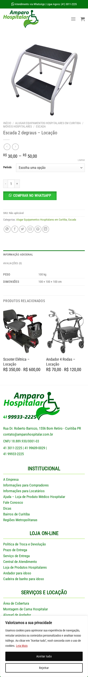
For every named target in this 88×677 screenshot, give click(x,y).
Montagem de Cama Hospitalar (25, 609)
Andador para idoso (17, 573)
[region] (44, 646)
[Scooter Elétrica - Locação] (22, 331)
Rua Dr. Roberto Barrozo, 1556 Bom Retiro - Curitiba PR (42, 428)
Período (7, 167)
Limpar (81, 160)
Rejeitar (44, 668)
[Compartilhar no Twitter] (22, 229)
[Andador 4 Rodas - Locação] (65, 331)
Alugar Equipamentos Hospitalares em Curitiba (48, 123)
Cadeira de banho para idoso (23, 579)
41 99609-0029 (35, 448)
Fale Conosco (13, 502)
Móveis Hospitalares (17, 126)
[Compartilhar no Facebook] (14, 229)
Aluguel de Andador (17, 615)
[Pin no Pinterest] (37, 229)
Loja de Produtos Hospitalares (25, 567)
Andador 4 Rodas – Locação (60, 361)
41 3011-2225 (12, 448)
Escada (41, 126)
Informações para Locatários (24, 491)
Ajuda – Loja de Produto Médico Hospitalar (34, 497)
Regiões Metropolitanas (20, 520)
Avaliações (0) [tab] (12, 263)
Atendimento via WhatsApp (29, 4)
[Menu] (73, 19)
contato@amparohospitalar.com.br (28, 434)
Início (7, 123)
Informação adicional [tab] (18, 254)
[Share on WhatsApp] (7, 229)
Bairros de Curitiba (16, 514)
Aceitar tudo (44, 656)
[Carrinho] (83, 19)
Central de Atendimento (20, 561)
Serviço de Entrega (16, 556)
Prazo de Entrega (15, 550)
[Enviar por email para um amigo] (30, 229)
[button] (44, 197)
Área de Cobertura (16, 603)
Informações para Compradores (26, 485)
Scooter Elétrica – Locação (16, 361)
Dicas (7, 508)
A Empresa (11, 479)
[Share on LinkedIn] (45, 229)
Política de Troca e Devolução (24, 544)
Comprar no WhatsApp (32, 196)
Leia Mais (22, 645)
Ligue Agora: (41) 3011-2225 (62, 4)
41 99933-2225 (13, 454)
